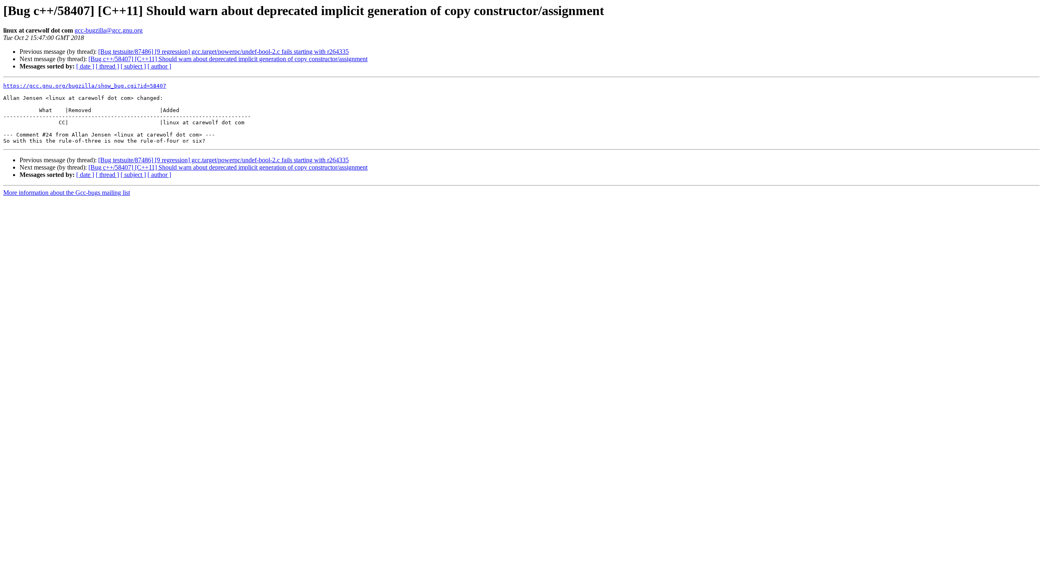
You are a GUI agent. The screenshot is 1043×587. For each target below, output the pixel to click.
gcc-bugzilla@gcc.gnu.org (109, 30)
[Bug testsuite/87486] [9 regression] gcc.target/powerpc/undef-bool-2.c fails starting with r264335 (223, 51)
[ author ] (159, 66)
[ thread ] (107, 66)
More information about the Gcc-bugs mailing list (66, 192)
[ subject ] (133, 66)
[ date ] (85, 66)
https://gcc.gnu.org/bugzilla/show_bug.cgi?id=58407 (84, 86)
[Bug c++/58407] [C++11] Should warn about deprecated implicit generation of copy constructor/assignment (227, 58)
